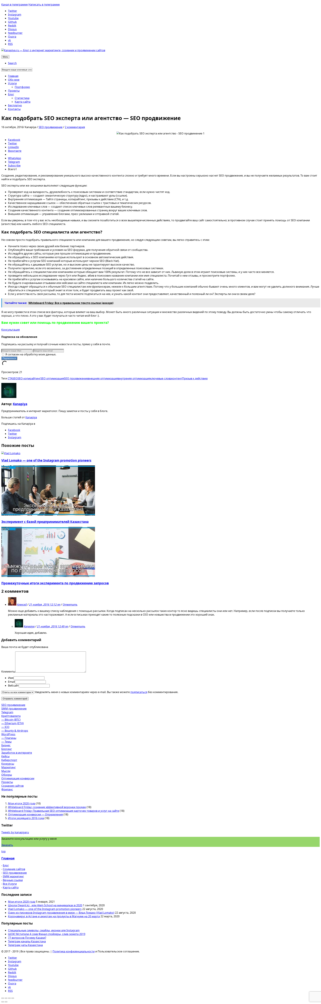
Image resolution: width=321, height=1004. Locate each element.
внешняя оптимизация (103, 378)
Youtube (13, 18)
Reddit (12, 25)
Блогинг (6, 749)
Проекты (7, 782)
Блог (6, 865)
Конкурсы (7, 764)
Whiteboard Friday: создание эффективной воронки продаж (47, 807)
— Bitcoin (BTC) (11, 719)
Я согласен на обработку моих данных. (30, 354)
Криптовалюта (11, 716)
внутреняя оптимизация (134, 378)
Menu (5, 57)
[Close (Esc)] (2, 998)
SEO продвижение (51, 127)
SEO (15, 378)
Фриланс (7, 789)
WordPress (8, 734)
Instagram (14, 14)
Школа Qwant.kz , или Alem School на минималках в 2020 (45, 905)
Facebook (14, 430)
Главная (8, 858)
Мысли (5, 771)
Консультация (10, 329)
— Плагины (8, 738)
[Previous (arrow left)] (2, 1001)
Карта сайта (11, 887)
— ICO (5, 727)
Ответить (70, 604)
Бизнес (6, 745)
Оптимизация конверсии (17, 778)
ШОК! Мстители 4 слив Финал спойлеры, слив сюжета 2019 (46, 934)
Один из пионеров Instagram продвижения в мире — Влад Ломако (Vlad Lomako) (61, 912)
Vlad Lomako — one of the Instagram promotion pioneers (46, 460)
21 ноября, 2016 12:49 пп (52, 626)
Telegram (7, 712)
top (3, 851)
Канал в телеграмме (14, 4)
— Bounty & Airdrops (14, 730)
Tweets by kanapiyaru (15, 832)
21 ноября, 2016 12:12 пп (44, 604)
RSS (10, 44)
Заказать (7, 845)
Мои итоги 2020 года (21, 803)
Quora (12, 36)
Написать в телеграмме (44, 4)
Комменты (8, 671)
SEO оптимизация (52, 378)
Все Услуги (10, 884)
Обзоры (6, 775)
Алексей (22, 604)
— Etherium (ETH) (12, 723)
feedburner (15, 33)
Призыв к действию (195, 378)
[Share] (6, 998)
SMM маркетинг (13, 876)
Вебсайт (13, 685)
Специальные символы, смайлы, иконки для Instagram (44, 930)
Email (11, 682)
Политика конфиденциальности (73, 951)
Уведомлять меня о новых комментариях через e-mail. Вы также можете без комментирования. (106, 692)
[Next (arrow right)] (6, 1001)
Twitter (12, 11)
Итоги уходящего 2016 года (26, 818)
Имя (11, 678)
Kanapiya (20, 404)
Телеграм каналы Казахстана (27, 941)
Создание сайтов (12, 786)
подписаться (138, 692)
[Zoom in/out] (12, 998)
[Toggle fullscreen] (9, 998)
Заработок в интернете (16, 753)
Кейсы (5, 756)
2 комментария (75, 127)
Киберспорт (9, 760)
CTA (10, 378)
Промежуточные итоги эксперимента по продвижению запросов (55, 583)
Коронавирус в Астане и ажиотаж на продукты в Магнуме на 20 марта (54, 916)
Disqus (12, 29)
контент (177, 378)
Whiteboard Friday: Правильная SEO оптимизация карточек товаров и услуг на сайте (63, 811)
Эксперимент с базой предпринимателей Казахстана (45, 522)
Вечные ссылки (13, 880)
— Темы (6, 741)
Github (12, 22)
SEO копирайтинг (29, 378)
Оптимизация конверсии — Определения (35, 814)
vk (9, 40)
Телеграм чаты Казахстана (25, 945)
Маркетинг (8, 767)
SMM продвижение (14, 708)
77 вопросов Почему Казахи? (27, 938)
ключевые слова (161, 378)
